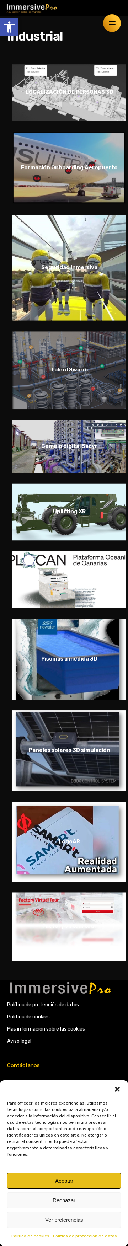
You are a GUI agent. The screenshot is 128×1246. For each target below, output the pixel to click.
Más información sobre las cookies (46, 1029)
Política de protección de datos (85, 1236)
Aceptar (64, 1181)
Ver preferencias (64, 1220)
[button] (9, 27)
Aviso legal (19, 1041)
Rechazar (64, 1200)
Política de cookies (30, 1236)
